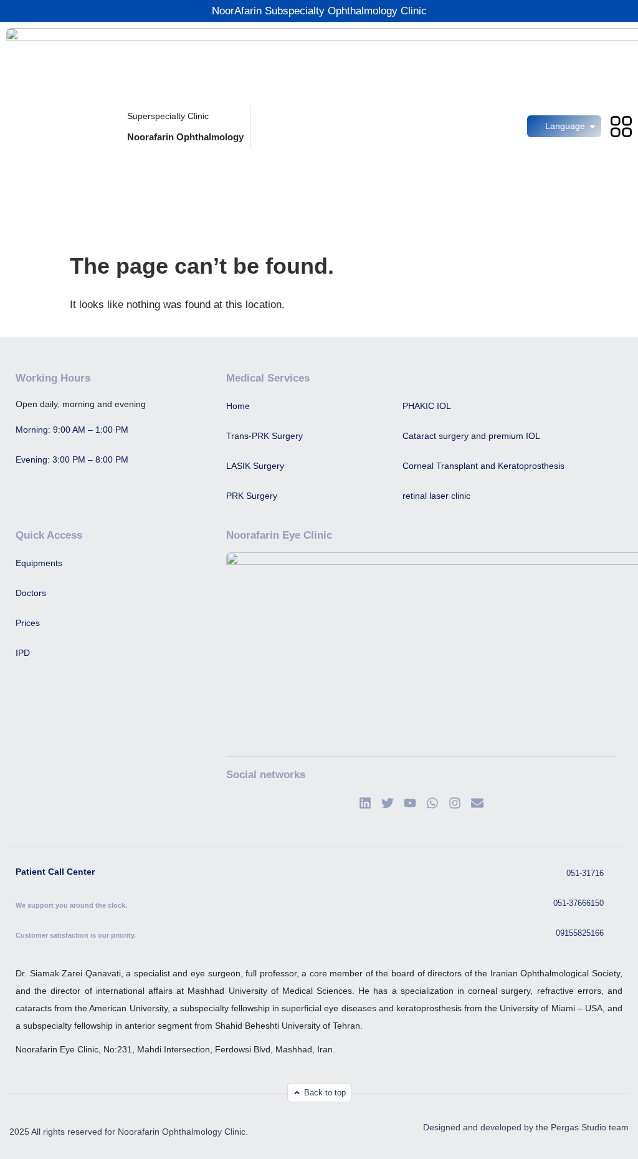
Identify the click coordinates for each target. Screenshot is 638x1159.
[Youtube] (410, 803)
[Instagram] (455, 803)
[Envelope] (477, 803)
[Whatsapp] (432, 803)
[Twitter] (387, 803)
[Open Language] (592, 126)
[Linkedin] (365, 803)
